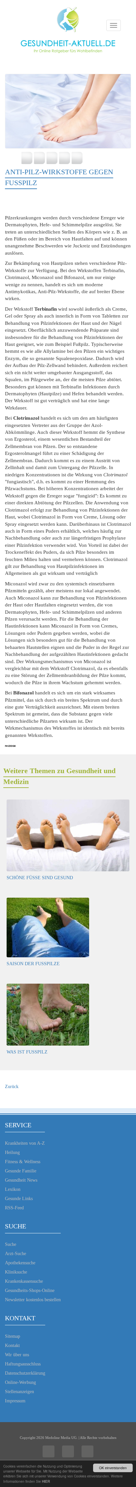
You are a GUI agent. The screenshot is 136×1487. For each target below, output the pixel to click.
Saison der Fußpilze (33, 963)
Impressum (15, 1400)
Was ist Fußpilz (27, 1052)
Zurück (11, 1086)
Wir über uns (17, 1354)
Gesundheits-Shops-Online (29, 1290)
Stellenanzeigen (19, 1391)
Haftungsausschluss (23, 1363)
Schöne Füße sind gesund (40, 877)
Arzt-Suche (15, 1253)
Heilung (12, 1152)
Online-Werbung (20, 1382)
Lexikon (12, 1189)
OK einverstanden (113, 1467)
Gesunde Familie (20, 1170)
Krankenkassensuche (24, 1281)
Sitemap (12, 1336)
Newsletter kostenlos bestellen (33, 1299)
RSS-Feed (14, 1207)
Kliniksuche (16, 1272)
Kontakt (12, 1345)
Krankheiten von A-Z (25, 1143)
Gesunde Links (19, 1198)
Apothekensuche (20, 1262)
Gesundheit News (21, 1180)
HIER (46, 1481)
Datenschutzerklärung (25, 1373)
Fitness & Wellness (22, 1161)
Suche (10, 1244)
